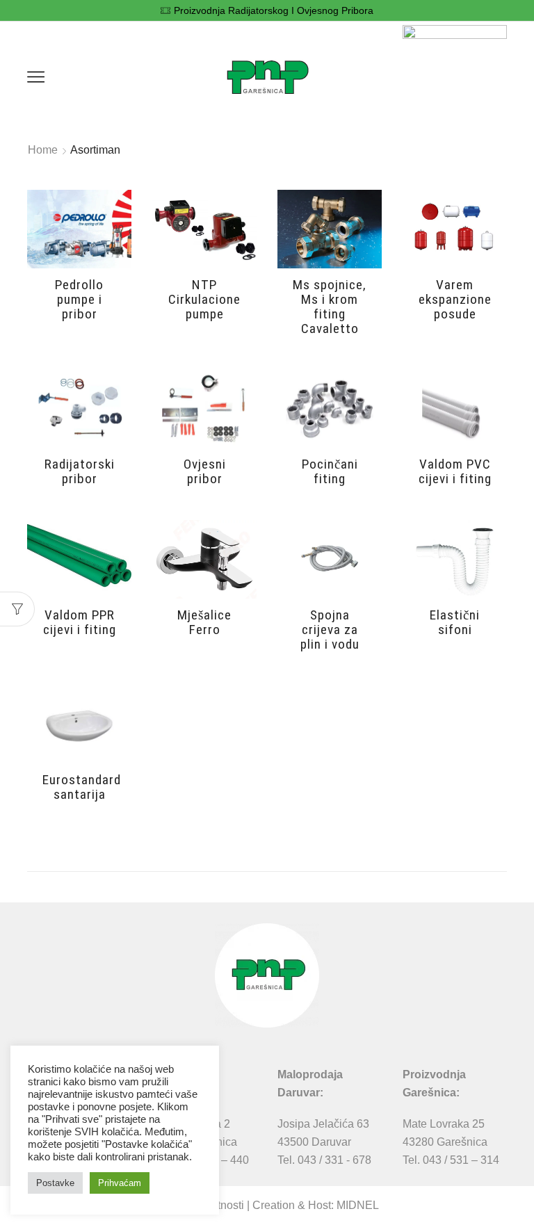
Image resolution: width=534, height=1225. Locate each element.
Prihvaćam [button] (119, 1183)
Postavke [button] (55, 1183)
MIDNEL (358, 1205)
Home (43, 150)
